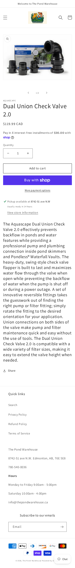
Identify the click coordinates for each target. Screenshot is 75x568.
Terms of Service (19, 433)
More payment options (37, 190)
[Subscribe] (61, 527)
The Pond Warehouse (31, 560)
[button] (5, 17)
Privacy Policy (17, 414)
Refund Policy (17, 424)
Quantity (8, 145)
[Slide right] (46, 92)
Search (13, 405)
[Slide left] (28, 92)
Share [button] (12, 370)
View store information (22, 212)
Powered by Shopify (51, 560)
